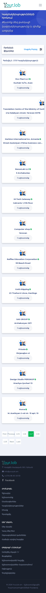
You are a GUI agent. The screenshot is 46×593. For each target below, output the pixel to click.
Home (22, 409)
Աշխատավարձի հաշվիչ (13, 560)
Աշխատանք (7, 497)
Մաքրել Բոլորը (30, 49)
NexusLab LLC (22, 169)
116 (24, 434)
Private (22, 349)
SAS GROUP (22, 319)
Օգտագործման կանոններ (14, 535)
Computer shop (22, 229)
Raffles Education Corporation (22, 259)
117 (31, 434)
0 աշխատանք (23, 88)
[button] (40, 49)
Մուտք (5, 510)
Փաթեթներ (7, 556)
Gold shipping (22, 289)
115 (18, 434)
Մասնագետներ (9, 501)
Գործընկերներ (8, 573)
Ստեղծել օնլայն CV (10, 552)
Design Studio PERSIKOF (22, 379)
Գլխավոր (6, 493)
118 (37, 434)
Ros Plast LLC (22, 79)
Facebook (10, 480)
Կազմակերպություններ (13, 506)
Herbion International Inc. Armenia (22, 139)
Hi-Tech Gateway (22, 199)
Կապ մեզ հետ (8, 531)
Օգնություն (7, 569)
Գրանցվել (6, 514)
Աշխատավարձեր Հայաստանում (17, 564)
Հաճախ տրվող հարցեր (13, 539)
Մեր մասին (7, 527)
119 (5, 441)
